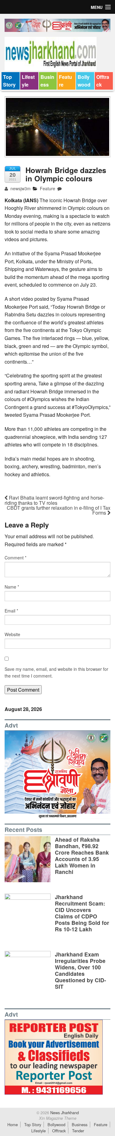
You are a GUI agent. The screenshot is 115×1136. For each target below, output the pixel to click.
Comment (15, 557)
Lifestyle (28, 80)
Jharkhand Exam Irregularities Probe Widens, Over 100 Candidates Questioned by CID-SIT (80, 970)
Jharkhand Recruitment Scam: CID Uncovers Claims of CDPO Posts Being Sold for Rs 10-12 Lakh (82, 913)
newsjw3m (20, 188)
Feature (65, 80)
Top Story (9, 80)
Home (12, 1124)
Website (12, 634)
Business (47, 80)
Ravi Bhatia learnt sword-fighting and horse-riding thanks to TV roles (54, 500)
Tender (78, 1131)
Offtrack (102, 80)
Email (11, 611)
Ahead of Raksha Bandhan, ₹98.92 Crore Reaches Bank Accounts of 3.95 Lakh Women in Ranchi (82, 856)
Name (12, 587)
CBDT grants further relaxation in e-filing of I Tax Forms (58, 510)
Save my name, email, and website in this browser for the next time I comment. (56, 672)
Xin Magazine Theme (57, 1118)
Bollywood (84, 80)
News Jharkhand (64, 1112)
